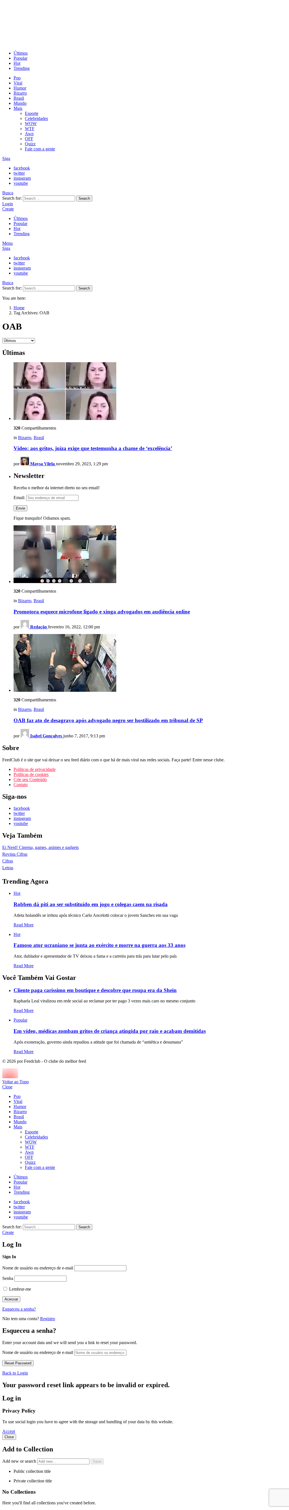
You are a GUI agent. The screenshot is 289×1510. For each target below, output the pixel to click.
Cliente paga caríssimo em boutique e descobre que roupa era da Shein (95, 990)
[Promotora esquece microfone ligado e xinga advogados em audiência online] (150, 554)
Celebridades (36, 118)
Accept (8, 1431)
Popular (20, 58)
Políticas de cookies (31, 774)
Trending (22, 68)
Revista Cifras (14, 854)
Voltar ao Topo (15, 1081)
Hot (17, 63)
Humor (20, 88)
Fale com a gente (40, 148)
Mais (18, 108)
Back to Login (15, 1373)
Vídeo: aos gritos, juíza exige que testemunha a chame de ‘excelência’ (93, 448)
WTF (29, 128)
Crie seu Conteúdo (30, 779)
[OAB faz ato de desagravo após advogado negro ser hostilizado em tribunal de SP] (150, 663)
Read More (24, 924)
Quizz (30, 143)
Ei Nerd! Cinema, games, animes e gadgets (40, 847)
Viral (18, 83)
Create (8, 208)
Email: (20, 497)
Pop (17, 77)
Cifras (7, 861)
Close (7, 1086)
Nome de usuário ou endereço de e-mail (37, 1268)
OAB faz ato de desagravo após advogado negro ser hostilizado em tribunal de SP (108, 720)
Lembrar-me (19, 1289)
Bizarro (20, 93)
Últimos (21, 53)
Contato (21, 784)
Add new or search (19, 1461)
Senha (7, 1278)
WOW (31, 123)
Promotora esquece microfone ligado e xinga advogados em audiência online (102, 612)
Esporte (31, 113)
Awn (29, 133)
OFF (29, 138)
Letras (7, 867)
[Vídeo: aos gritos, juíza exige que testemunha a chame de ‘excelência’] (150, 391)
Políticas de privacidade (35, 769)
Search (84, 198)
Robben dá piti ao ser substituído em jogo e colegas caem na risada (91, 904)
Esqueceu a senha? (19, 1309)
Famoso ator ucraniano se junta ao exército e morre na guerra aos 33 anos (99, 945)
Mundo (20, 103)
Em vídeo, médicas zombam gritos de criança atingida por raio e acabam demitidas (110, 1031)
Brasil (19, 98)
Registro (47, 1318)
